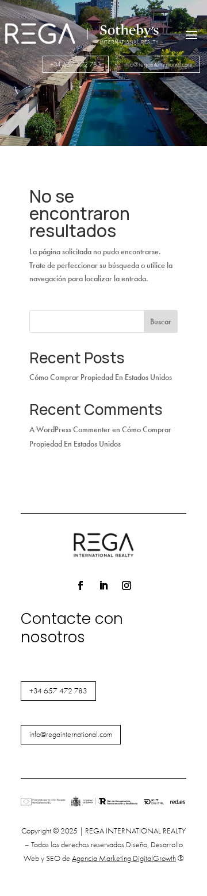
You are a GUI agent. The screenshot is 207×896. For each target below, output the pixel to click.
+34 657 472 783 (75, 64)
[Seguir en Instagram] (126, 585)
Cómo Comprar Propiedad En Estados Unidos (100, 377)
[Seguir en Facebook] (80, 585)
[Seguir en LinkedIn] (103, 585)
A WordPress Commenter (69, 430)
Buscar (160, 322)
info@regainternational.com (158, 64)
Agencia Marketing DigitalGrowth (124, 858)
